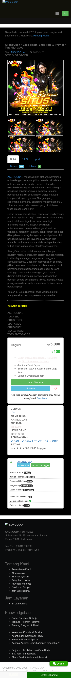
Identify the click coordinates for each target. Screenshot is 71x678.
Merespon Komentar (20, 501)
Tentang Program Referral (25, 621)
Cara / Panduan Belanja (24, 618)
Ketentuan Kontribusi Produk (27, 632)
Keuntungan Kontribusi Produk (28, 635)
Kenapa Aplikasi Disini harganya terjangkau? (35, 643)
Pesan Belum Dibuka (20, 496)
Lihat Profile (23, 465)
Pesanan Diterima (21, 481)
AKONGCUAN (19, 52)
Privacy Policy (42, 671)
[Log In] (65, 13)
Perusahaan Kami (21, 569)
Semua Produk (20, 472)
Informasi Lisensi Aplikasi (25, 639)
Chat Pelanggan (41, 465)
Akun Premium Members (35, 361)
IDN (13, 412)
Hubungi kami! (41, 35)
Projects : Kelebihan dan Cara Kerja (31, 650)
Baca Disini (42, 398)
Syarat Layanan (20, 576)
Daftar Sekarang (35, 382)
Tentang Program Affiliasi (25, 625)
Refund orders (19, 505)
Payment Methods (21, 583)
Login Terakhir (21, 489)
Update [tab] (37, 159)
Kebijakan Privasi (21, 580)
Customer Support (21, 587)
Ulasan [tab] (34, 166)
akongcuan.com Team (20, 671)
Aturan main (18, 573)
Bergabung (21, 485)
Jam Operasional (21, 590)
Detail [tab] (13, 159)
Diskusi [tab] (16, 166)
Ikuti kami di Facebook (24, 653)
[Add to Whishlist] (55, 388)
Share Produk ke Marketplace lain (30, 657)
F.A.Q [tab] (25, 159)
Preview (30, 388)
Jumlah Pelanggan (22, 477)
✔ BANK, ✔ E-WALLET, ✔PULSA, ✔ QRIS (34, 441)
